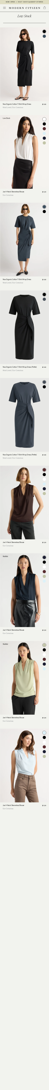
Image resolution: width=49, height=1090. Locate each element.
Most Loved (7, 107)
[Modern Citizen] (24, 8)
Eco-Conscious (17, 107)
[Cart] (44, 7)
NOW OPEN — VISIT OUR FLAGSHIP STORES (24, 2)
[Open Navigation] (4, 8)
